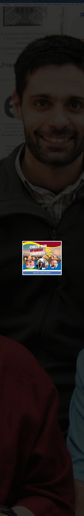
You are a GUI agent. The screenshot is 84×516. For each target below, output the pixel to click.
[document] (42, 258)
